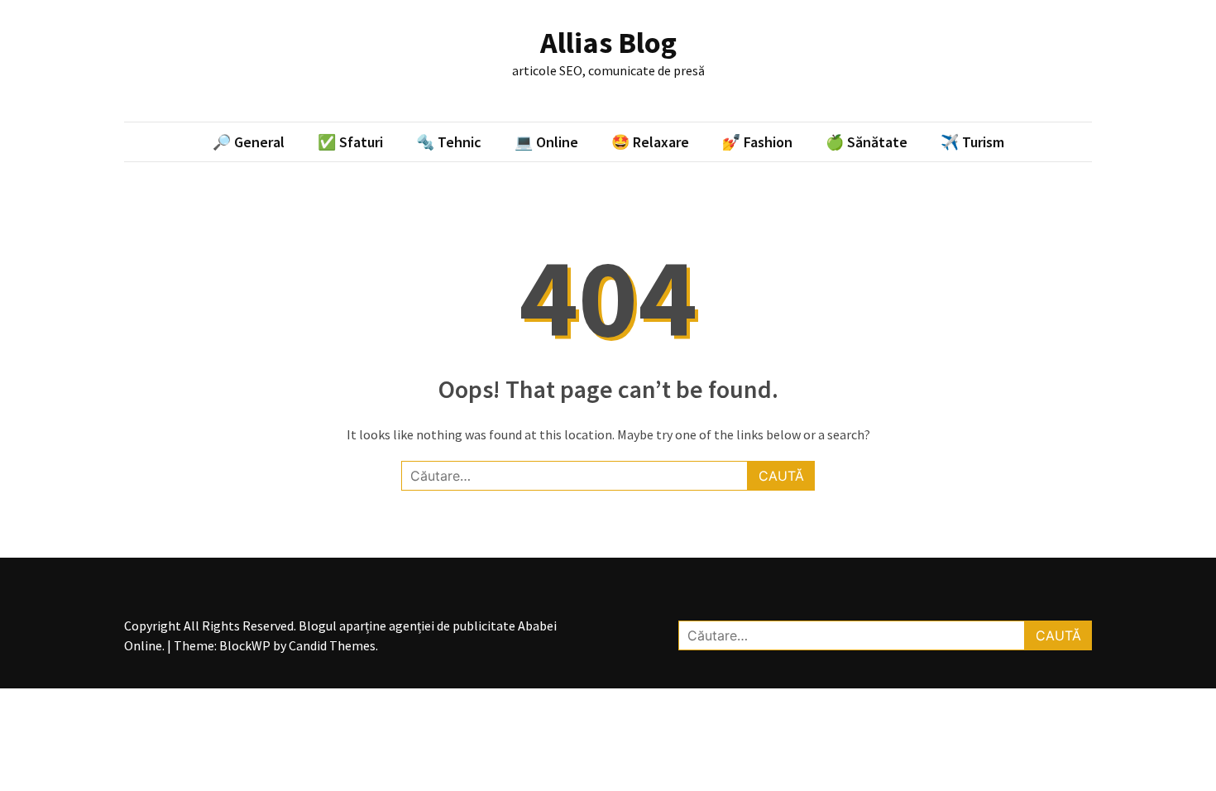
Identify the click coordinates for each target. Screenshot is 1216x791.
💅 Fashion (757, 141)
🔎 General (249, 141)
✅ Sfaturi (350, 141)
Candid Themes (332, 645)
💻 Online (546, 141)
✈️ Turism (972, 141)
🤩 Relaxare (650, 141)
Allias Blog (608, 42)
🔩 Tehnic (448, 141)
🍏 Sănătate (866, 141)
